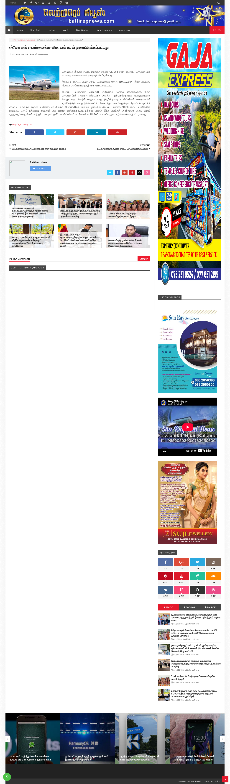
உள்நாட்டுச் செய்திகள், (40, 54)
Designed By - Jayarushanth (190, 781)
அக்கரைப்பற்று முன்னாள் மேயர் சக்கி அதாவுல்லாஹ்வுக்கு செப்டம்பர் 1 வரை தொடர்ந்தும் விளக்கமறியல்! (125, 243)
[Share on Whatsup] (117, 132)
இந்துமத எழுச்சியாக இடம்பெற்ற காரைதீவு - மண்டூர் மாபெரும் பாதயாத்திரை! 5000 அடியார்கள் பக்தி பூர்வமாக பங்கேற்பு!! (194, 633)
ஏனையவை (124, 30)
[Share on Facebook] (34, 132)
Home (13, 3)
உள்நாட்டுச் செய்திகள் (26, 40)
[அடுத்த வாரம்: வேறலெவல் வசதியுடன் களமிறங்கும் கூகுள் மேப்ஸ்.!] (142, 744)
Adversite (215, 781)
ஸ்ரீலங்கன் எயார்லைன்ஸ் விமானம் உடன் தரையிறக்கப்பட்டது (59, 47)
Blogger (144, 258)
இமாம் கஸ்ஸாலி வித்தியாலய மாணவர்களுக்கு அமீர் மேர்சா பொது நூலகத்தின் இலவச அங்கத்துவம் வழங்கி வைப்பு (195, 617)
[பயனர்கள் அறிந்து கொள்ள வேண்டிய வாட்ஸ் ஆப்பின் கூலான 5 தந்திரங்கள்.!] (32, 744)
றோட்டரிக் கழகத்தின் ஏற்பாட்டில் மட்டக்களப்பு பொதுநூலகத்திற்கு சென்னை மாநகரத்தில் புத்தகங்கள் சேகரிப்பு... (80, 213)
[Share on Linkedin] (96, 132)
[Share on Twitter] (55, 132)
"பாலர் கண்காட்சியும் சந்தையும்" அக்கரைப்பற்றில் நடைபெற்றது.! (122, 215)
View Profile (42, 168)
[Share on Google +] (75, 132)
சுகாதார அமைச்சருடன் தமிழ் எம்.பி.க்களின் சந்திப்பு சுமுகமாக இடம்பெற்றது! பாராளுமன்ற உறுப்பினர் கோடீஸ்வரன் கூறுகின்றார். (31, 241)
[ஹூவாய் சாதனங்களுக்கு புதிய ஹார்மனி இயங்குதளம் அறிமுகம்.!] (87, 744)
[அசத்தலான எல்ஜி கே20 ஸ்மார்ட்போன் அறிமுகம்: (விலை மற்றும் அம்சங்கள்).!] (197, 744)
